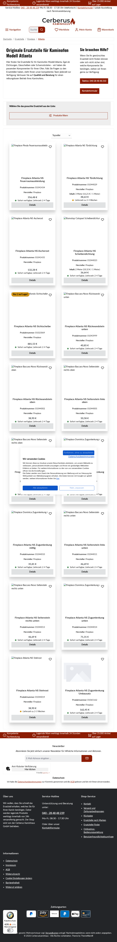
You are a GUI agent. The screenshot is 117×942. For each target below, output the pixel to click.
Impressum (11, 865)
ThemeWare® (87, 936)
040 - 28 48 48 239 (30, 8)
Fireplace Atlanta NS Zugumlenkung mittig (32, 546)
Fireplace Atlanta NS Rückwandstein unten (84, 328)
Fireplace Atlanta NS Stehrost (32, 690)
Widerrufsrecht (13, 874)
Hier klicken (30, 769)
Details (32, 205)
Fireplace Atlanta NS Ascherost (32, 251)
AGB (72, 782)
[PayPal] (64, 913)
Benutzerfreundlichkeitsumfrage (98, 837)
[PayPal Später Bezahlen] (31, 913)
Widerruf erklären (14, 887)
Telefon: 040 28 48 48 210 (94, 81)
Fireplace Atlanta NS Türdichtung (85, 178)
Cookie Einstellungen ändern (19, 878)
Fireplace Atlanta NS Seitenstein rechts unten (32, 619)
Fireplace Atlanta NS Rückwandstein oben (32, 400)
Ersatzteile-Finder (92, 825)
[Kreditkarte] (85, 913)
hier (57, 478)
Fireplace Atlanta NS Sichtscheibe (32, 326)
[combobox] (33, 30)
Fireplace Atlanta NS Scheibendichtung (85, 252)
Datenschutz (12, 861)
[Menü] (15, 912)
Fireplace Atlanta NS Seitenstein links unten (84, 546)
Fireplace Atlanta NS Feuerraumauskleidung (32, 179)
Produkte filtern (60, 115)
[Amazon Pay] (43, 913)
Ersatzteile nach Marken (95, 820)
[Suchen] (41, 30)
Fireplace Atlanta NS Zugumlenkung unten (84, 619)
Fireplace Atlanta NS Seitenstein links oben (84, 400)
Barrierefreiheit (13, 883)
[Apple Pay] (75, 913)
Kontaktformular (85, 8)
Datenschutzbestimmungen (30, 782)
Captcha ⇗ (43, 773)
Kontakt (87, 804)
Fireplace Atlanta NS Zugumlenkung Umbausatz (84, 692)
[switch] (10, 930)
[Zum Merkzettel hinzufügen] (50, 147)
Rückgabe (88, 816)
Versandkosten (51, 933)
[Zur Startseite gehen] (58, 21)
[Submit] (87, 758)
